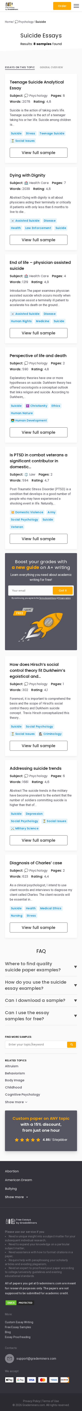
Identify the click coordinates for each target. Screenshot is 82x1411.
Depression (34, 814)
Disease (50, 221)
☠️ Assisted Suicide (25, 221)
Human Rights (21, 321)
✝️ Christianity (36, 406)
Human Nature (22, 413)
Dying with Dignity (27, 175)
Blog (8, 1332)
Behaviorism (15, 1073)
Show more (14, 1197)
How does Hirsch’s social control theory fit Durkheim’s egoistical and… (37, 670)
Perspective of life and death (38, 355)
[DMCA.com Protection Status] (20, 1304)
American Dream (18, 1180)
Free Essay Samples (18, 1327)
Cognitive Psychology (22, 1094)
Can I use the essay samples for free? (27, 1016)
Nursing (16, 916)
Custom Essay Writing (19, 1322)
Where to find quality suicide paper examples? (33, 967)
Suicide (16, 133)
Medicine (42, 321)
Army (51, 512)
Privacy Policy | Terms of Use (41, 1401)
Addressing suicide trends (36, 768)
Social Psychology (24, 520)
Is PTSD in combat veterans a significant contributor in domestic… (38, 461)
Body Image (14, 1080)
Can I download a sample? (35, 1000)
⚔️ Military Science (24, 828)
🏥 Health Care (36, 183)
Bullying (11, 1188)
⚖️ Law (29, 474)
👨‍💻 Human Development (29, 420)
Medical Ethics (51, 908)
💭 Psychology (36, 95)
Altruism (11, 1066)
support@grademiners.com (36, 1358)
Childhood (13, 1087)
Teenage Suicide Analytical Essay (37, 85)
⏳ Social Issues (23, 141)
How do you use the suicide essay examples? (35, 985)
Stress (30, 133)
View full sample (38, 152)
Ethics (56, 406)
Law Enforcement (38, 228)
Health (16, 228)
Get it (63, 591)
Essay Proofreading (18, 1337)
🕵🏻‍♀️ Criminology (50, 734)
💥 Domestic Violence (27, 512)
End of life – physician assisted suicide (40, 265)
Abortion (12, 1171)
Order (62, 6)
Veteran (17, 527)
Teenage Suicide (52, 133)
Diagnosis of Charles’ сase (36, 863)
